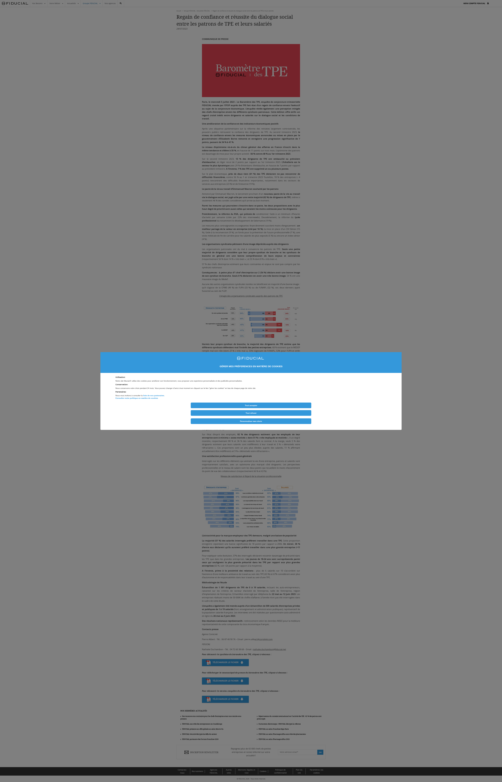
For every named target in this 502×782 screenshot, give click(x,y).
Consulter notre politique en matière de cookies (136, 398)
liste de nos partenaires (153, 395)
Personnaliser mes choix (251, 421)
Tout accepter (251, 405)
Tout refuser (251, 413)
